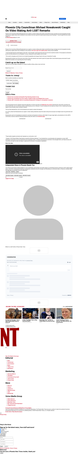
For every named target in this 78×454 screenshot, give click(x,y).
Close (1, 453)
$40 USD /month (26, 175)
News (9, 22)
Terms (16, 73)
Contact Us (10, 388)
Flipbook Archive (11, 390)
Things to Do (4, 428)
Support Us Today (9, 178)
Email (7, 67)
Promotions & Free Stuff (13, 377)
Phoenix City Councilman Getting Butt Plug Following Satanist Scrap (23, 97)
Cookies (14, 408)
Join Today (2, 434)
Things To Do (46, 22)
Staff (8, 391)
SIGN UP (8, 71)
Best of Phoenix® (5, 431)
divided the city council (47, 104)
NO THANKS (15, 83)
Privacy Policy (10, 380)
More (69, 22)
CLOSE (7, 92)
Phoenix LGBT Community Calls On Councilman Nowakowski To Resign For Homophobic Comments (30, 100)
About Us (9, 385)
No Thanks (2, 435)
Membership (10, 393)
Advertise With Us (11, 374)
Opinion (20, 22)
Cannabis (15, 22)
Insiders (2, 430)
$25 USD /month (18, 175)
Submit (6, 446)
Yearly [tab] (17, 171)
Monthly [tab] (13, 171)
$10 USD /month (9, 175)
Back (1, 446)
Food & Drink (27, 22)
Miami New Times (11, 402)
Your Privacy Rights (26, 408)
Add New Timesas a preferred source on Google (13, 41)
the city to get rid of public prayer (39, 50)
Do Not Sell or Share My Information (13, 411)
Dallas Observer (11, 399)
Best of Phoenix (55, 22)
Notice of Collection (10, 73)
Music (41, 22)
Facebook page (41, 116)
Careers (9, 387)
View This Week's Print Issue (12, 356)
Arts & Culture (34, 22)
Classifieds (9, 375)
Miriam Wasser (10, 37)
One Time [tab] (8, 171)
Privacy (21, 73)
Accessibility (19, 408)
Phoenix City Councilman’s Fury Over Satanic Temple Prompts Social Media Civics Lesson (27, 98)
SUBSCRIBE (9, 83)
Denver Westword (11, 400)
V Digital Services (11, 405)
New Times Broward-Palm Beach (14, 403)
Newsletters (62, 22)
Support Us (62, 18)
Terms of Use (10, 378)
